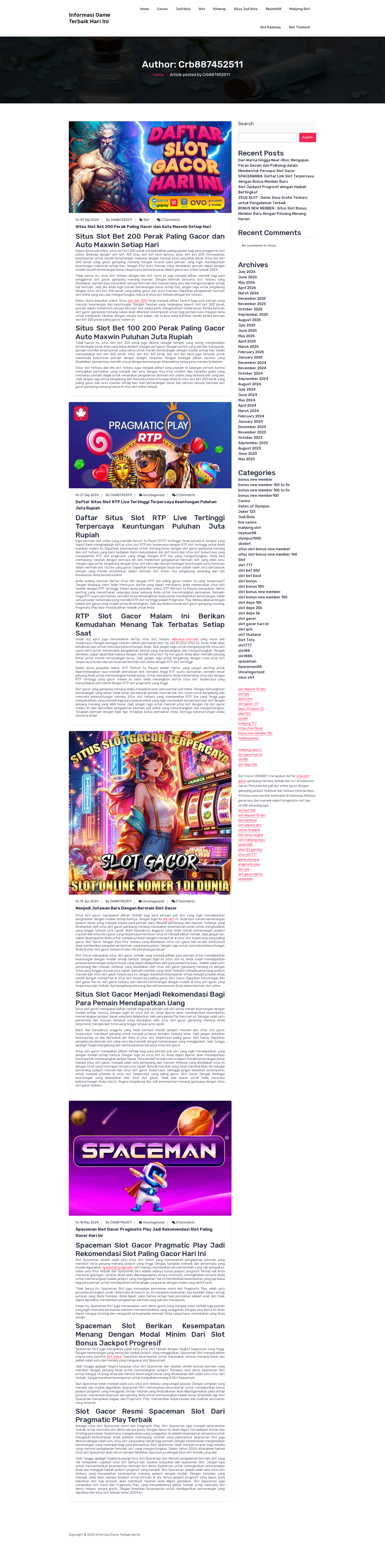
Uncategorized (154, 495)
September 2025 (253, 314)
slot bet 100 (247, 810)
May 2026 (246, 282)
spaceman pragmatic (117, 1267)
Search (246, 123)
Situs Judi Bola (246, 9)
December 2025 (252, 298)
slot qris (245, 629)
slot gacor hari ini (253, 624)
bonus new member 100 (255, 733)
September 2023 (253, 443)
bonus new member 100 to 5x (264, 490)
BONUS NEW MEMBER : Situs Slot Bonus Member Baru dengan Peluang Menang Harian (272, 213)
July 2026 (247, 272)
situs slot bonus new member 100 (267, 554)
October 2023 (250, 437)
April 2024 (247, 405)
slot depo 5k (249, 613)
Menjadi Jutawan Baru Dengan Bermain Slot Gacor (126, 908)
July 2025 (246, 325)
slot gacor (247, 618)
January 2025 (250, 357)
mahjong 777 (247, 723)
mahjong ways (248, 738)
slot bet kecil (249, 576)
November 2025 (252, 304)
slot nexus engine (250, 835)
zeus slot (246, 677)
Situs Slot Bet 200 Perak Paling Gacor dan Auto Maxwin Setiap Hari (143, 226)
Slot (202, 9)
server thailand (249, 830)
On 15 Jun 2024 (87, 901)
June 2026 (247, 277)
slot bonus (247, 581)
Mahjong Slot (299, 9)
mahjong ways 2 (250, 750)
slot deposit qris (249, 825)
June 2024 (247, 395)
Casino (162, 9)
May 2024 (246, 400)
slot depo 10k (250, 602)
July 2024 (247, 389)
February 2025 (251, 352)
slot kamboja (247, 820)
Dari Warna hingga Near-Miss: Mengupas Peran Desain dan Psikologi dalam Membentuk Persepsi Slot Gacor (273, 165)
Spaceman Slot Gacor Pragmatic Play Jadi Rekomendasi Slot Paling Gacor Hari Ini (144, 1232)
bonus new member (255, 479)
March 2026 (248, 293)
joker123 (244, 714)
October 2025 (250, 309)
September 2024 (253, 379)
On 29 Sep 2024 (87, 220)
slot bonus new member (259, 592)
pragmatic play (249, 864)
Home (144, 9)
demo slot (245, 699)
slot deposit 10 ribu (251, 689)
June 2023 (247, 454)
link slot (168, 919)
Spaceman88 (250, 667)
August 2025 (249, 320)
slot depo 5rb (247, 764)
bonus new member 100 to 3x (264, 485)
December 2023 (252, 427)
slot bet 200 (137, 301)
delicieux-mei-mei (185, 639)
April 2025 (247, 341)
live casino (247, 522)
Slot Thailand (299, 27)
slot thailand (249, 634)
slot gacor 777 (248, 704)
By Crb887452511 (119, 220)
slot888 (245, 656)
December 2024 (252, 363)
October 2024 (250, 373)
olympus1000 (249, 538)
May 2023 (246, 459)
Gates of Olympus (254, 506)
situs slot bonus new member (264, 549)
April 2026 (247, 288)
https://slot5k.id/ (250, 728)
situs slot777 (247, 854)
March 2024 (248, 411)
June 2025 (247, 331)
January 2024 (250, 421)
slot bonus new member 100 (262, 597)
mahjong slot (249, 528)
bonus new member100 (258, 495)
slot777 (245, 645)
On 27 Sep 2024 (87, 495)
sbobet (244, 544)
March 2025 (248, 347)
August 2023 (249, 448)
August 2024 (249, 384)
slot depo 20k (250, 608)
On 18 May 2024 (87, 1222)
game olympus (248, 859)
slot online (114, 1357)
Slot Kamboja (270, 27)
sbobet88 (245, 845)
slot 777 (245, 565)
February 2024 (251, 416)
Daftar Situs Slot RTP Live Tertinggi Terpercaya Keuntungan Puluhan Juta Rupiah (146, 505)
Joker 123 (246, 511)
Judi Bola (183, 9)
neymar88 (247, 533)
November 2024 (252, 368)
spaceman (247, 661)
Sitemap (219, 9)
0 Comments (170, 220)
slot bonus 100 (251, 586)
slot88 (244, 651)
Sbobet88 (273, 9)
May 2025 (246, 336)
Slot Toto (246, 640)
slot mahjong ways (251, 840)
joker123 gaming (250, 850)
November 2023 (252, 432)
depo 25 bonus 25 (251, 709)
